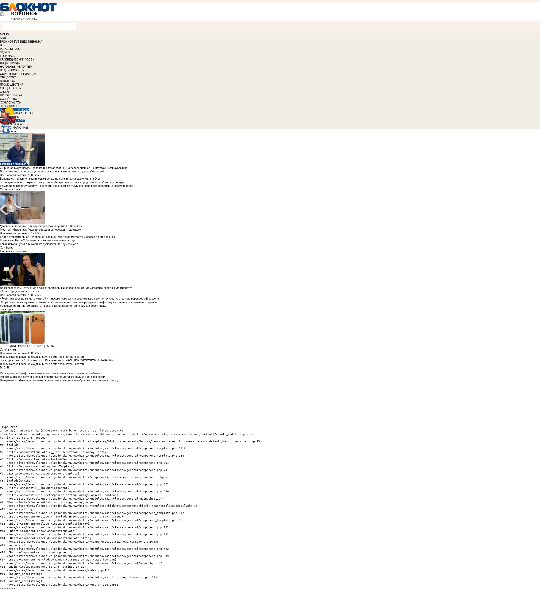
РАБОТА (23, 109)
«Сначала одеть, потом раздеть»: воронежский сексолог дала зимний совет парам (53, 305)
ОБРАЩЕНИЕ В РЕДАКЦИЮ (18, 73)
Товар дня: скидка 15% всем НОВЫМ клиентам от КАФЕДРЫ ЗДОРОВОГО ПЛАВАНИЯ (56, 360)
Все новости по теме (13, 175)
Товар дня (6, 309)
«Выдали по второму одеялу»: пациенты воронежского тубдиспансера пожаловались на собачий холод (66, 185)
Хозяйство (6, 247)
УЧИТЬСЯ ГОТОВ (21, 113)
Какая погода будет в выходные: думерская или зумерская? (39, 244)
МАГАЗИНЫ (20, 127)
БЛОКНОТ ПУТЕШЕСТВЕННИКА (21, 41)
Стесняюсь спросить (13, 251)
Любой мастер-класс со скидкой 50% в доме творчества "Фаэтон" (42, 356)
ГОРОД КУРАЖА (11, 48)
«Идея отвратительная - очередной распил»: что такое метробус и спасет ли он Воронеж (57, 236)
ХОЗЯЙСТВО (8, 99)
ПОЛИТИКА (7, 81)
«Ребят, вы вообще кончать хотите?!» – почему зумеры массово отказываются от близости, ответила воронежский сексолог (80, 298)
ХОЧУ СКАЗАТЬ (10, 102)
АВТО (3, 38)
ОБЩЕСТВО (8, 77)
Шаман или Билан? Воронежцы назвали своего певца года (37, 240)
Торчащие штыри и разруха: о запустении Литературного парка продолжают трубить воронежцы (62, 182)
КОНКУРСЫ (7, 56)
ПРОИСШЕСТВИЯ (11, 84)
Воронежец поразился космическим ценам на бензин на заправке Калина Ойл (50, 178)
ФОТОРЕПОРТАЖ (11, 95)
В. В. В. (5, 367)
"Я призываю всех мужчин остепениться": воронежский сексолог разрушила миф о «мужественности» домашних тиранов (78, 302)
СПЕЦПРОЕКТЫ (11, 88)
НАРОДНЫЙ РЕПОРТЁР (16, 66)
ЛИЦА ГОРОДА (10, 63)
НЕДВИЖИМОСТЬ (12, 70)
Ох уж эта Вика (10, 189)
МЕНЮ (4, 34)
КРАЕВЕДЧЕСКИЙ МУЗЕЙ (17, 59)
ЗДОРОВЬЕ (7, 52)
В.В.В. (4, 45)
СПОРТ (4, 91)
